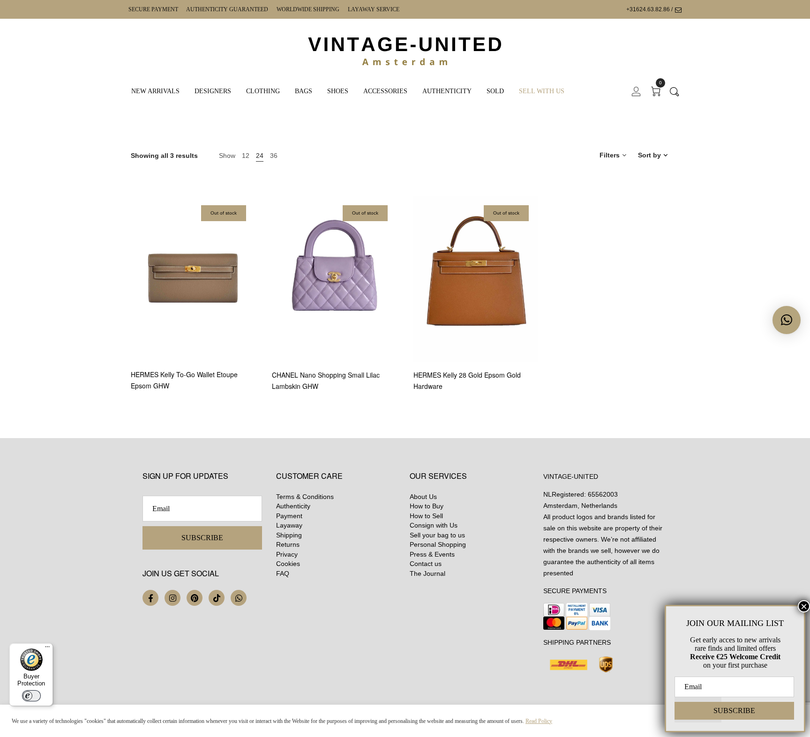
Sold (495, 91)
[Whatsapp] (239, 598)
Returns (288, 544)
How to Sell (426, 516)
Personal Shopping (438, 544)
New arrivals (155, 91)
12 (245, 155)
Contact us (426, 563)
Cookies (288, 563)
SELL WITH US (541, 91)
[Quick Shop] (254, 290)
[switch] (31, 695)
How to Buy (426, 506)
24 (259, 155)
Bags (303, 91)
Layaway (289, 525)
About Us (423, 496)
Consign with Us (434, 525)
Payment (289, 516)
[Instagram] (172, 598)
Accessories (385, 91)
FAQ (282, 573)
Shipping (289, 535)
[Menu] (47, 649)
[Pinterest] (194, 598)
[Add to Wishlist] (254, 316)
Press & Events (432, 554)
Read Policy (538, 721)
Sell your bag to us (437, 535)
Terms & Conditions (305, 496)
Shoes (337, 91)
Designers (213, 91)
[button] (786, 320)
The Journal (427, 573)
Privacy (287, 554)
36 (274, 155)
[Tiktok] (217, 598)
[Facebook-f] (150, 598)
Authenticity (447, 91)
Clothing (263, 91)
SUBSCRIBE (202, 538)
